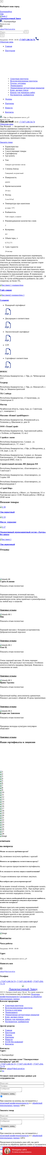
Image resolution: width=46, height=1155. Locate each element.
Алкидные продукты (19, 79)
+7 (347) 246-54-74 (27, 122)
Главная (8, 1030)
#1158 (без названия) (14, 1042)
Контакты (9, 1044)
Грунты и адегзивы (13, 1010)
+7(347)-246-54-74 (8, 981)
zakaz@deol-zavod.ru (16, 1068)
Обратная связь (6, 42)
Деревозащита (16, 85)
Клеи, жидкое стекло (19, 90)
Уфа (2, 14)
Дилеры (8, 1035)
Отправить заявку (8, 1094)
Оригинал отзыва (8, 610)
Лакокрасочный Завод (23, 989)
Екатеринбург (6, 11)
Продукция (10, 1032)
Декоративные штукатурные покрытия (27, 88)
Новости (9, 1039)
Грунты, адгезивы (18, 83)
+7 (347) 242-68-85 (24, 981)
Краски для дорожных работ (22, 92)
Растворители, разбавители (22, 95)
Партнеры (9, 1037)
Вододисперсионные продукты (24, 81)
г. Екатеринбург (9, 21)
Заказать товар (6, 142)
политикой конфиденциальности (14, 1103)
